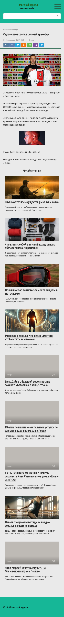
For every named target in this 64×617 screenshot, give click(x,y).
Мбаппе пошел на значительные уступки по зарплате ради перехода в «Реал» (31, 428)
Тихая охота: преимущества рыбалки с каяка (32, 202)
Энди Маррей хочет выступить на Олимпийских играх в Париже (25, 569)
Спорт (31, 40)
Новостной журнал (27, 4)
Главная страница (10, 29)
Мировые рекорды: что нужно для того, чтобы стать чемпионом (29, 337)
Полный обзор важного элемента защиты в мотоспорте (31, 291)
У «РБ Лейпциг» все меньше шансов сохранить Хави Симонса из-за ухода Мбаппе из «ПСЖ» (32, 476)
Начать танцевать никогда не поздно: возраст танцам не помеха (27, 523)
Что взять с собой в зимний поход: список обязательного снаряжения (30, 246)
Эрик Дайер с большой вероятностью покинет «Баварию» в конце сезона (27, 383)
